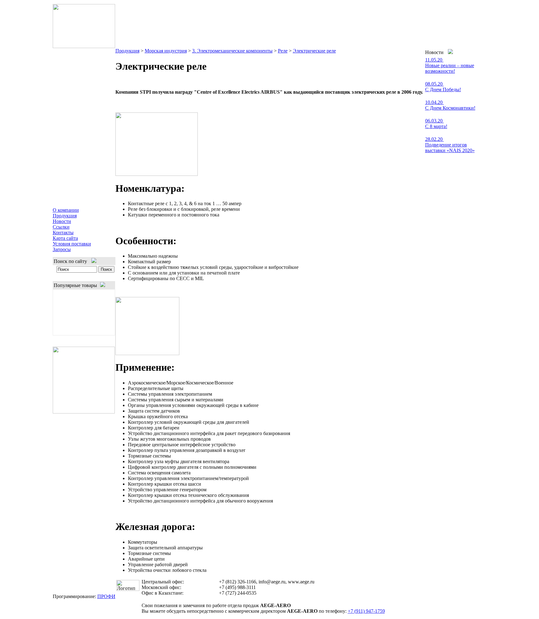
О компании (66, 210)
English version (469, 8)
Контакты (63, 232)
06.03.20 (434, 120)
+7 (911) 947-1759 (366, 611)
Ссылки (61, 227)
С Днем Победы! (443, 89)
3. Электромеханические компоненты (232, 50)
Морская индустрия (166, 50)
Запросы (62, 249)
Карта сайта (65, 238)
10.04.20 (434, 102)
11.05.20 (434, 59)
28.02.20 (434, 139)
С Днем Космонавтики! (450, 108)
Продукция (65, 215)
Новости (62, 221)
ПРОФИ (106, 596)
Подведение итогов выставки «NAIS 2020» (450, 147)
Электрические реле (314, 50)
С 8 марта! (436, 126)
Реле (283, 50)
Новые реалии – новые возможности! (449, 68)
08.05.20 (434, 84)
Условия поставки (72, 243)
